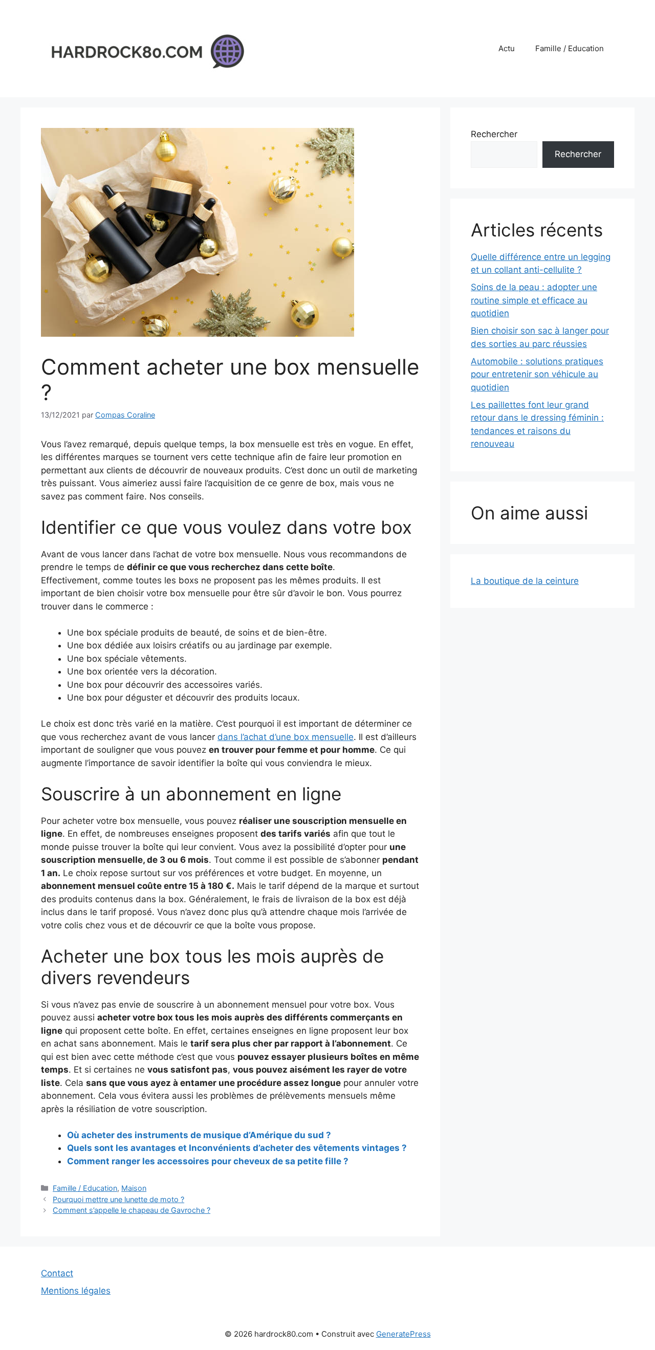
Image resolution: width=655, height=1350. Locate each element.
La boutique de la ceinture (525, 581)
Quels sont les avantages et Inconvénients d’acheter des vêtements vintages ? (237, 1148)
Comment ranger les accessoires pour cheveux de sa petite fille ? (207, 1161)
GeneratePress (403, 1334)
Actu (506, 48)
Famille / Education (569, 48)
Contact (57, 1273)
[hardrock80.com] (143, 48)
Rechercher (494, 134)
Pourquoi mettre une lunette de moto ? (118, 1199)
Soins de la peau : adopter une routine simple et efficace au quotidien (534, 300)
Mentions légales (76, 1291)
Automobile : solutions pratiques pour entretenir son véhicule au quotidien (537, 374)
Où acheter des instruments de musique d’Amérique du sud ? (199, 1135)
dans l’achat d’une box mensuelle (285, 737)
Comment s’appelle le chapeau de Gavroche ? (131, 1210)
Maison (133, 1188)
